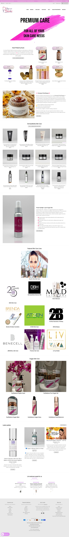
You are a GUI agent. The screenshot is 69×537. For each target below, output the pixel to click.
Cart (65, 3)
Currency (7, 3)
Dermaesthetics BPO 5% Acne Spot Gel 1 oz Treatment (26, 166)
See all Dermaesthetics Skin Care (34, 126)
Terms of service (10, 513)
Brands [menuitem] (31, 9)
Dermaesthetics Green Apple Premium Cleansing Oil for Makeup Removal (42, 186)
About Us (58, 511)
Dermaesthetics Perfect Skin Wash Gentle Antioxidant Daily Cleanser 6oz (10, 186)
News (10, 511)
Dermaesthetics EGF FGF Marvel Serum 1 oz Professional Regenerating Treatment (59, 186)
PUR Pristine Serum (59, 62)
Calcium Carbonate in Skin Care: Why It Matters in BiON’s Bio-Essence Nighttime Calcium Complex (13, 460)
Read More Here (39, 230)
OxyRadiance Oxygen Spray (34, 417)
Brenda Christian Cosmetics (12, 327)
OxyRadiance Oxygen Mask (12, 417)
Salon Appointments (26, 512)
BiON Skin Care (12, 303)
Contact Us (45, 504)
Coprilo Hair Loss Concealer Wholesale (58, 516)
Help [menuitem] (49, 9)
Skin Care (26, 508)
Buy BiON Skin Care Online (34, 524)
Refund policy (10, 514)
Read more (12, 469)
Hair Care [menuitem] (44, 9)
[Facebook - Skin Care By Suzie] (43, 513)
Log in (54, 3)
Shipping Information (59, 512)
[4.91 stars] (34, 478)
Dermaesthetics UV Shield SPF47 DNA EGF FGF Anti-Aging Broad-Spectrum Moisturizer (10, 145)
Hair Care (26, 510)
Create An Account (59, 507)
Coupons (10, 510)
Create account (58, 3)
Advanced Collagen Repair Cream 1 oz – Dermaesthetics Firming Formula (59, 166)
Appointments (10, 507)
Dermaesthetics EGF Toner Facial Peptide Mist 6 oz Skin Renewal (26, 186)
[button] (33, 494)
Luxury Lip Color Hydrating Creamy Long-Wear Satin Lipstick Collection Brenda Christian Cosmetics (26, 82)
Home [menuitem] (27, 9)
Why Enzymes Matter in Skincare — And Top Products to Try (56, 441)
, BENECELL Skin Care (12, 351)
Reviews (26, 513)
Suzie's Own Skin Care (34, 279)
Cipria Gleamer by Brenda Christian (59, 80)
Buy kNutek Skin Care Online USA (34, 525)
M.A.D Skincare (56, 298)
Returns (10, 512)
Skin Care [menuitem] (37, 9)
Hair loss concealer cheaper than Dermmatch (34, 522)
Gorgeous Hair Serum (42, 62)
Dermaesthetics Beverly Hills (34, 295)
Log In (59, 506)
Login (10, 508)
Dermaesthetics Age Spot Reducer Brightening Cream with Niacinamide (59, 145)
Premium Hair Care (34, 351)
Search (10, 506)
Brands (26, 507)
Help (26, 511)
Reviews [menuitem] (64, 9)
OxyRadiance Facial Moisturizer (56, 417)
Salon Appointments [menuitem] (56, 9)
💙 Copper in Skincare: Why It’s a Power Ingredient (34, 449)
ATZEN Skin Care (34, 327)
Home (26, 506)
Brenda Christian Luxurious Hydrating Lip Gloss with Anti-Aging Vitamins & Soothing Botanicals (42, 82)
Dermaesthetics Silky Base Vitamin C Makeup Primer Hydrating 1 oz (10, 166)
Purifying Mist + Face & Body (10, 80)
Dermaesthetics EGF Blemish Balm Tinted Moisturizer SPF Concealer (26, 145)
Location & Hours (59, 513)
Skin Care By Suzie (36, 529)
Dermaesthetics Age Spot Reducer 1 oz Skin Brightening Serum (43, 166)
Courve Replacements (34, 527)
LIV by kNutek (56, 351)
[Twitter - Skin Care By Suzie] (41, 513)
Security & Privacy (59, 514)
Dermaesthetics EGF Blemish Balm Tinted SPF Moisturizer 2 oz (42, 145)
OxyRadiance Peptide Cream (18, 393)
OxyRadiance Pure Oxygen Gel (50, 393)
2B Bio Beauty (56, 327)
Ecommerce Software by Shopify (34, 530)
